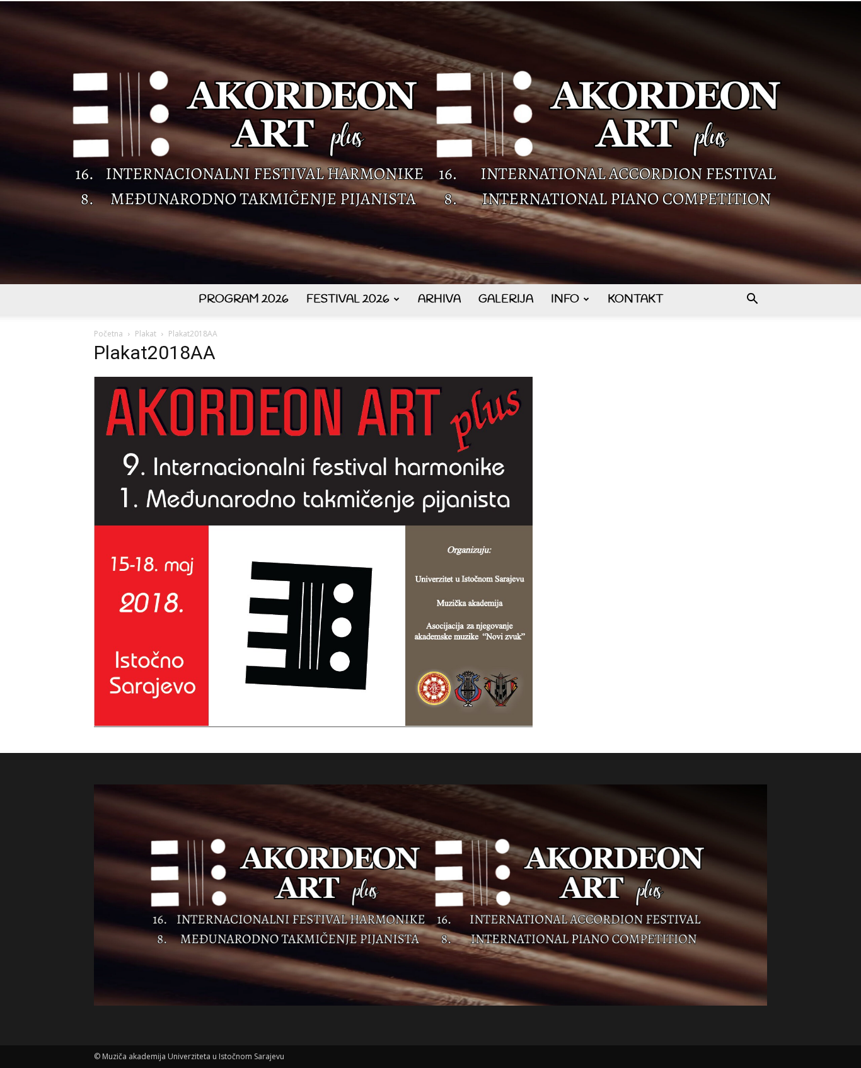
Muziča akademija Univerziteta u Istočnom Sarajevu (193, 1056)
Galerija (505, 299)
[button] (752, 300)
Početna (108, 333)
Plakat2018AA (155, 353)
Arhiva (439, 299)
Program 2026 (244, 299)
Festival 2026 (348, 299)
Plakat (145, 333)
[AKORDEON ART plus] (430, 142)
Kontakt (635, 299)
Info (565, 299)
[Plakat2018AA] (313, 723)
